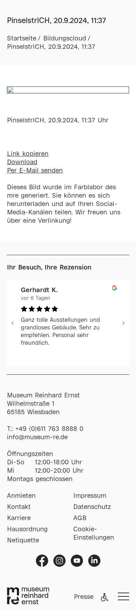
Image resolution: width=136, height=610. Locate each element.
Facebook (42, 561)
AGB (79, 518)
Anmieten (21, 496)
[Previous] (12, 323)
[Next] (123, 323)
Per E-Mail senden (35, 171)
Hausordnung (27, 529)
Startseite (21, 38)
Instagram (59, 561)
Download (22, 162)
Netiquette (23, 540)
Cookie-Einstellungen (93, 534)
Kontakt (19, 507)
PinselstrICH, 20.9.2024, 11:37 (51, 47)
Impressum (89, 496)
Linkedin (94, 561)
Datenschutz (92, 507)
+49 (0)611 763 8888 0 (49, 429)
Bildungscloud (64, 38)
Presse (83, 597)
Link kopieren (27, 154)
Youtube (77, 561)
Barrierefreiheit (104, 597)
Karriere (19, 518)
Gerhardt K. (39, 290)
